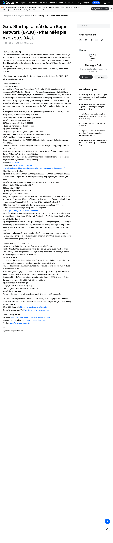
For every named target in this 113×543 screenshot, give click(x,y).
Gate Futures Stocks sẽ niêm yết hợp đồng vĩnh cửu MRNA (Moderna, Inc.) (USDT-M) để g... (93, 116)
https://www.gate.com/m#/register (34, 307)
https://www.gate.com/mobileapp (36, 310)
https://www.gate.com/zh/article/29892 (22, 210)
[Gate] (8, 2)
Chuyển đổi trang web (100, 9)
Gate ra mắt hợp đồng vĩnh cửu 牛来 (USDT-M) (92, 125)
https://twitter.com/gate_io (19, 323)
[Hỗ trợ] (107, 529)
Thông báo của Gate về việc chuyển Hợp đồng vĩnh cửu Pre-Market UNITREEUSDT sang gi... (92, 133)
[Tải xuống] (107, 521)
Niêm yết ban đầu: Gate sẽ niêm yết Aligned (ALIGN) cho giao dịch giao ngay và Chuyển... (92, 106)
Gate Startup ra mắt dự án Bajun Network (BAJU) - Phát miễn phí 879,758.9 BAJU (50, 16)
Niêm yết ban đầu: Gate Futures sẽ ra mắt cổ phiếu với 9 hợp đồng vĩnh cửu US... (93, 142)
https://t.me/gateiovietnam (36, 320)
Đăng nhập (86, 3)
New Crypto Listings (22, 16)
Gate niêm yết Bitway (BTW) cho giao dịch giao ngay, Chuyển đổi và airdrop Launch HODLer (93, 97)
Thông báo (7, 16)
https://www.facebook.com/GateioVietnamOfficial (30, 317)
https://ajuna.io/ (16, 162)
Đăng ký (96, 2)
